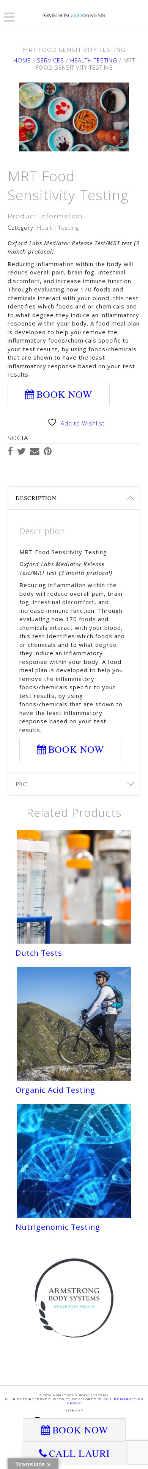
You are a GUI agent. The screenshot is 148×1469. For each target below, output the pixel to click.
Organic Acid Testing (55, 1090)
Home (22, 60)
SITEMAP (74, 1410)
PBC (21, 784)
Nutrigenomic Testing (58, 1227)
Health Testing (93, 60)
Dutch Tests (39, 953)
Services (50, 60)
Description (36, 498)
